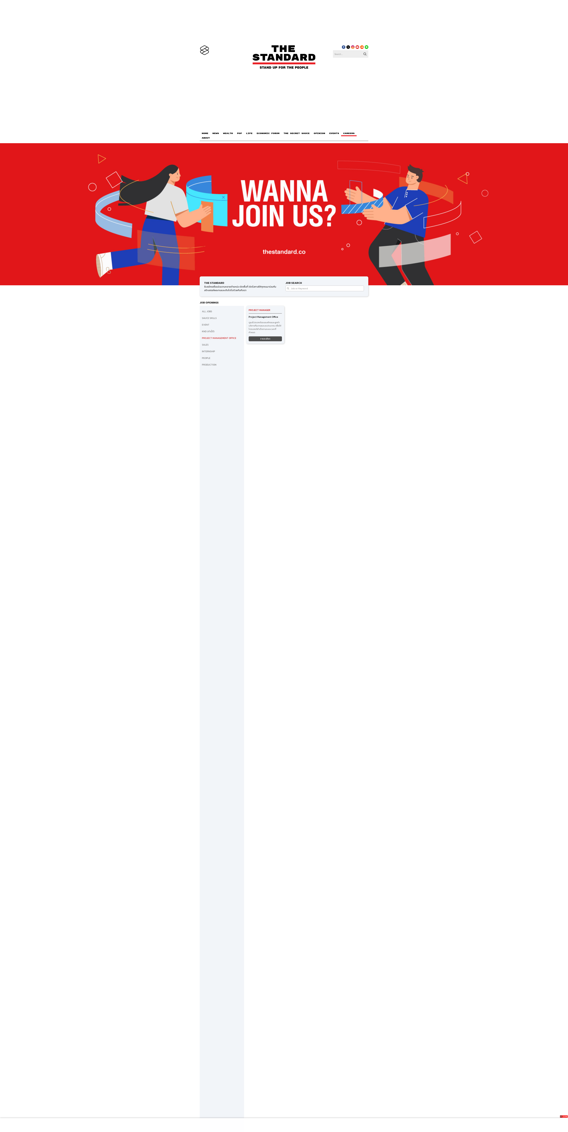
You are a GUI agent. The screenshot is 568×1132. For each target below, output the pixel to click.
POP (239, 133)
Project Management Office (263, 317)
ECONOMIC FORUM (268, 133)
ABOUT (206, 138)
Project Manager (259, 310)
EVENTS (334, 133)
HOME (205, 133)
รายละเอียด (265, 338)
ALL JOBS (207, 311)
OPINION (319, 133)
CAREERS (349, 133)
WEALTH (228, 133)
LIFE (249, 133)
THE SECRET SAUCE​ (297, 133)
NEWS (215, 133)
